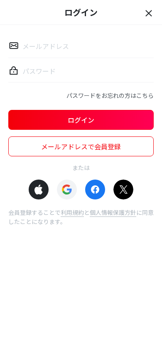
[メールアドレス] (13, 46)
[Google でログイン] (67, 189)
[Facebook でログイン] (95, 189)
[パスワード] (13, 70)
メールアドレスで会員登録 (81, 146)
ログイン (81, 120)
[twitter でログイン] (123, 189)
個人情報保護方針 (113, 212)
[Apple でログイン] (39, 189)
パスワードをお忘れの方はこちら (110, 95)
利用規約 (72, 212)
